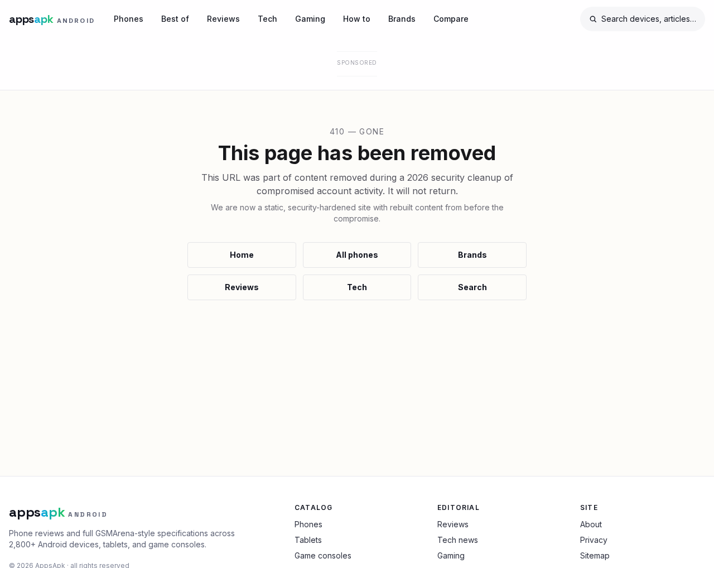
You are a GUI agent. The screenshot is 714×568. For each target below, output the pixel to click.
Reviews (223, 18)
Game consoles (323, 555)
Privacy (593, 540)
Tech (267, 18)
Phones (128, 18)
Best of (175, 18)
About (591, 524)
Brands (402, 18)
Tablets (308, 540)
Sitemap (595, 555)
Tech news (457, 540)
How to (356, 18)
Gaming (310, 18)
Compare (451, 18)
